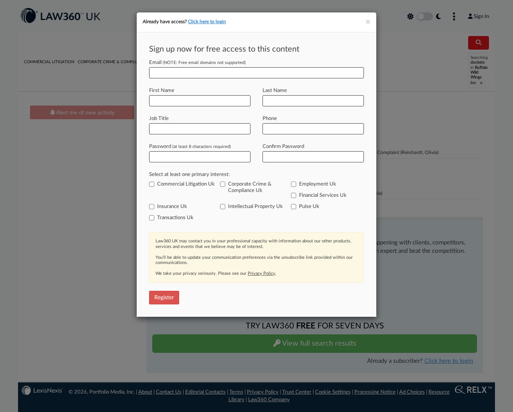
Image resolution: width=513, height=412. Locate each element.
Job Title (159, 118)
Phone (270, 118)
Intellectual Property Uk (255, 206)
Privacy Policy (261, 273)
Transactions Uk (175, 217)
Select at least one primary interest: (189, 174)
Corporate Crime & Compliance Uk (249, 187)
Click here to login (207, 21)
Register (164, 297)
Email (197, 62)
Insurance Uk (172, 206)
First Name (161, 90)
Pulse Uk (309, 206)
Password (190, 146)
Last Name (275, 90)
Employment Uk (317, 184)
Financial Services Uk (323, 195)
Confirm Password (283, 146)
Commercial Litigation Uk (186, 184)
